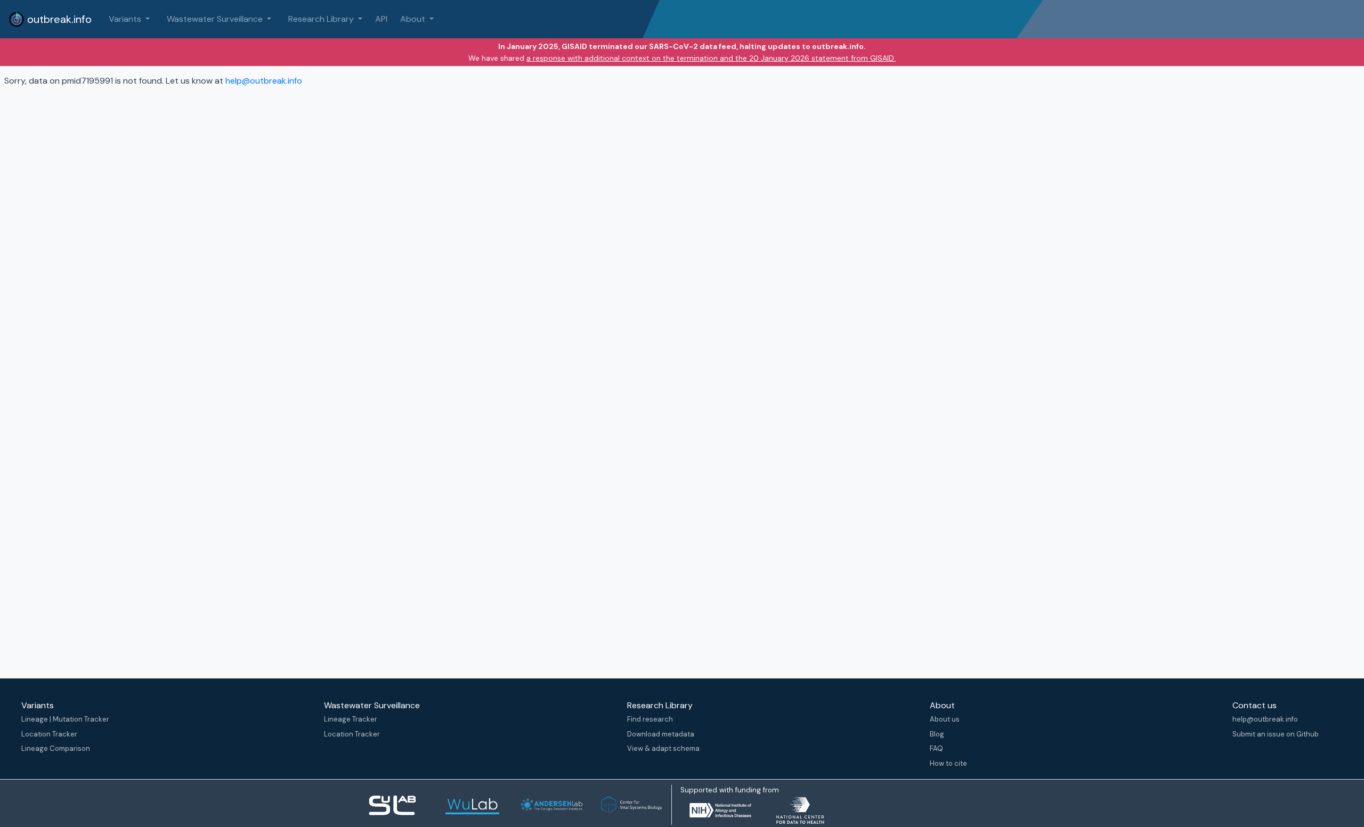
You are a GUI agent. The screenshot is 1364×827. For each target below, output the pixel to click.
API (381, 18)
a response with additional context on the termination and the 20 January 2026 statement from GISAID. (711, 58)
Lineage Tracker (350, 719)
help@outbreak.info (263, 80)
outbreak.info (58, 19)
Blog (937, 734)
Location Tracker (49, 734)
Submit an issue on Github (1275, 734)
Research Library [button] (322, 18)
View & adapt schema (663, 748)
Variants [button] (126, 18)
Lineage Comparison (55, 748)
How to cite (948, 763)
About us (945, 719)
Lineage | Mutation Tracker (65, 719)
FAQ (936, 748)
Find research (650, 719)
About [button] (413, 18)
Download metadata (660, 734)
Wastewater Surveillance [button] (216, 18)
